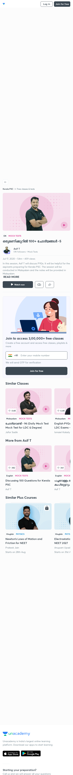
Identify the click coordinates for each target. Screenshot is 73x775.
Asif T (8, 489)
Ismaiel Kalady (62, 432)
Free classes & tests (26, 189)
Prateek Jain (12, 547)
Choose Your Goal (18, 4)
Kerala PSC (8, 189)
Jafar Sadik (11, 432)
